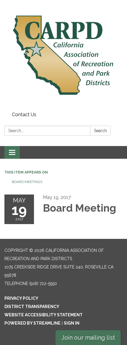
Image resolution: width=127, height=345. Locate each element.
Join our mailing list (88, 337)
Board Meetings (27, 182)
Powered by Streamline (32, 323)
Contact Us (24, 114)
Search (100, 130)
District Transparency (31, 306)
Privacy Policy (21, 298)
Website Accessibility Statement (43, 314)
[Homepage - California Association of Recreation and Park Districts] (63, 55)
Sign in (71, 323)
